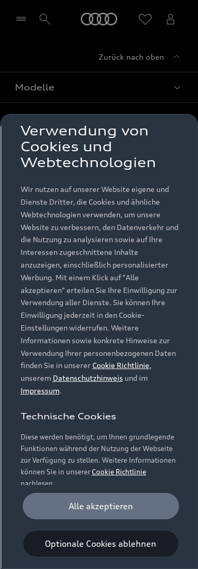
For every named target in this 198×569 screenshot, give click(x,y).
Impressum (39, 390)
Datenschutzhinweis (87, 377)
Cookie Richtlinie (120, 365)
